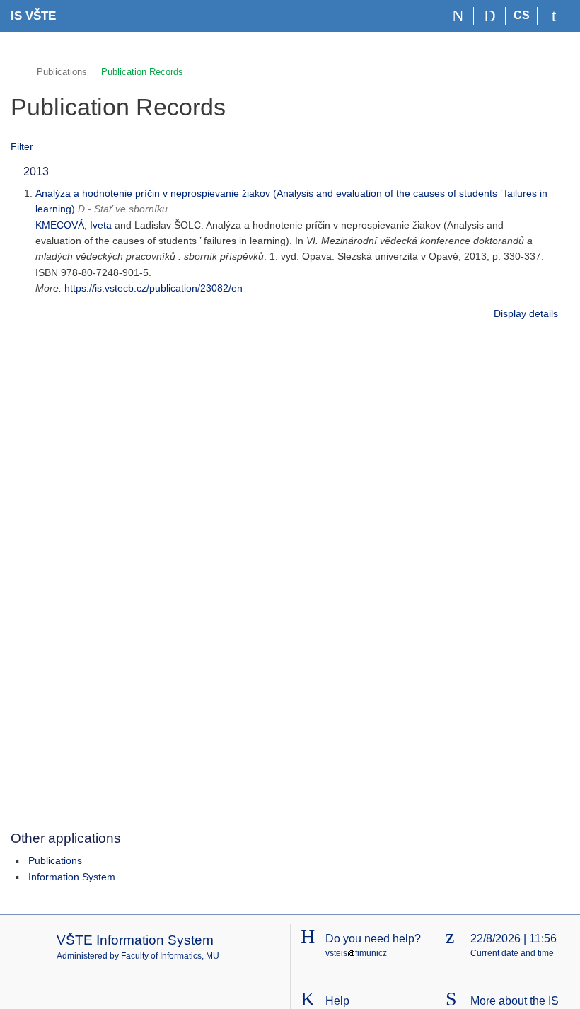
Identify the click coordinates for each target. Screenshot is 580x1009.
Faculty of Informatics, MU (170, 956)
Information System (71, 876)
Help (337, 1001)
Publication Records (142, 72)
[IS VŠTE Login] (553, 16)
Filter (22, 146)
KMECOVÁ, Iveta (73, 225)
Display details (526, 313)
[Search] (490, 16)
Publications (62, 72)
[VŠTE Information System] (17, 70)
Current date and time (512, 953)
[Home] (458, 16)
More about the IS (514, 1001)
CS (522, 15)
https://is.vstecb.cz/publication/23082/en (153, 288)
